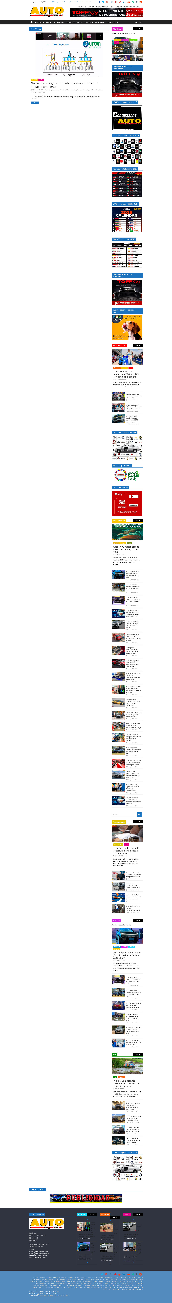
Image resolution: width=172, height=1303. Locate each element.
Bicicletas (127, 1277)
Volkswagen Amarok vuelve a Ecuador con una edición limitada (133, 1129)
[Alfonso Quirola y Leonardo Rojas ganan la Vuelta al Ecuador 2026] (106, 1224)
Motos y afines (66, 1281)
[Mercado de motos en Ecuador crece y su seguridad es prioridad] (118, 905)
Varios (79, 22)
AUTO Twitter (129, 1287)
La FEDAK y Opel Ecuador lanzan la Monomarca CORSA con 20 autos (132, 419)
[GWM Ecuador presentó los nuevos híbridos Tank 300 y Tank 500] (118, 1115)
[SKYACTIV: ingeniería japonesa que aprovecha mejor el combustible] (118, 660)
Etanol (74, 90)
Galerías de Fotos (36, 1279)
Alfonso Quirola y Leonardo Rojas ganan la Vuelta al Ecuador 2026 (73, 2)
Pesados (55, 1277)
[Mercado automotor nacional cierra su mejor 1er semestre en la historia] (118, 797)
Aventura (140, 1277)
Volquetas (115, 1281)
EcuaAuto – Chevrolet (84, 1285)
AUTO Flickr (132, 1289)
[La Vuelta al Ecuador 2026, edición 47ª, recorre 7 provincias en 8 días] (106, 1244)
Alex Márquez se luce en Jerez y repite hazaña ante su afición (133, 396)
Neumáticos (139, 1285)
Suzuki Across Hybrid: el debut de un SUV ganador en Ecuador (133, 1005)
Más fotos (44, 1279)
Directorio (99, 22)
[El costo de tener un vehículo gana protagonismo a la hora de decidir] (118, 634)
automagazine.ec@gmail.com (38, 1252)
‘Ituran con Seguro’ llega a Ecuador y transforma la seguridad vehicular (133, 875)
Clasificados (34, 1281)
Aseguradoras (118, 844)
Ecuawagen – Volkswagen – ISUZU (42, 1285)
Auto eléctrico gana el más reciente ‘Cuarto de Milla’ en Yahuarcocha (133, 407)
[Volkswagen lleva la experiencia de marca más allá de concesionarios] (118, 784)
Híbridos (131, 947)
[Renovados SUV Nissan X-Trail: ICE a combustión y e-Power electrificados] (118, 673)
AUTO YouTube (138, 1287)
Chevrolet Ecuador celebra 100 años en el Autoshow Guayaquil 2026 (133, 600)
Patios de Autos (123, 1279)
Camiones (70, 1277)
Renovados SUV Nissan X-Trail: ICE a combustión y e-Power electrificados (133, 676)
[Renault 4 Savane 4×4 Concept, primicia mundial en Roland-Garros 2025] (118, 1102)
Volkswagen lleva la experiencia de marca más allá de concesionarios (133, 788)
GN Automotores (55, 1281)
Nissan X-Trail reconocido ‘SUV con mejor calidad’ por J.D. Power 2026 (133, 775)
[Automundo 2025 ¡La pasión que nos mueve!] (118, 894)
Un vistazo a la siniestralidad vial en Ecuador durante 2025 (133, 886)
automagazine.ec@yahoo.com (39, 1254)
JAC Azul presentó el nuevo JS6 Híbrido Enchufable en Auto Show (132, 574)
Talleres (63, 1287)
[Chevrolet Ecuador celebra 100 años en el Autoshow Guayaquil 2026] (118, 597)
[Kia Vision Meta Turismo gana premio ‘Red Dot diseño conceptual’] (118, 699)
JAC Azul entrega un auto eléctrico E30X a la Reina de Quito (133, 1042)
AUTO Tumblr (117, 1289)
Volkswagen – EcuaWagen (55, 1283)
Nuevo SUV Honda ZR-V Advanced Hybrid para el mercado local (133, 714)
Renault (101, 1283)
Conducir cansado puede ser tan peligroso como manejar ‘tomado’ (128, 48)
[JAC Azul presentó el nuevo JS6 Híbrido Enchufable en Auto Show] (118, 571)
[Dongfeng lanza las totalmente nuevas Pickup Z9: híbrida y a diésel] (118, 1013)
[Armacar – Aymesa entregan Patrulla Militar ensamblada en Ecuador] (118, 734)
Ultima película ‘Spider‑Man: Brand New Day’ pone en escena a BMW (132, 650)
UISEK (43, 92)
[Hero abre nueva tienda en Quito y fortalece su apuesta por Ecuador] (118, 760)
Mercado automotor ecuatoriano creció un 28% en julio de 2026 (133, 612)
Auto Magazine (50, 90)
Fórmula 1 (83, 1277)
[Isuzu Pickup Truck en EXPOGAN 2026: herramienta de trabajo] (118, 723)
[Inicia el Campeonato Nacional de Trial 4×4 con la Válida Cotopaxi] (127, 1059)
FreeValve (80, 90)
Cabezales (108, 1281)
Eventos (124, 947)
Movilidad (124, 40)
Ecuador (69, 90)
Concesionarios (138, 1283)
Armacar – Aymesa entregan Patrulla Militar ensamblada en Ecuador (133, 738)
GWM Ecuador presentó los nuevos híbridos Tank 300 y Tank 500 (133, 1118)
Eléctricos (117, 947)
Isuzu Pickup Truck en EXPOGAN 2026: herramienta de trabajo (133, 726)
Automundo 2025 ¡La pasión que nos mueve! (133, 896)
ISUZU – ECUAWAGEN (40, 1283)
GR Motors (132, 1279)
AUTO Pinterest (107, 1289)
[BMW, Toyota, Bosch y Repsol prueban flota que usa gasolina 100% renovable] (118, 686)
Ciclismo (116, 1277)
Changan (95, 1283)
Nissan (68, 1283)
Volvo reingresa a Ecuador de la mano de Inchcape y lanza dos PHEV (133, 751)
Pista (130, 368)
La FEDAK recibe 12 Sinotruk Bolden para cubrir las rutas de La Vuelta (132, 624)
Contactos (112, 22)
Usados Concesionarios (97, 1279)
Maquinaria (122, 1281)
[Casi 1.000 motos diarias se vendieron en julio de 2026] (127, 525)
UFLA (39, 92)
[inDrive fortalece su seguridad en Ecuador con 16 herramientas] (129, 1223)
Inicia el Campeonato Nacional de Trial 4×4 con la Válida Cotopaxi (126, 1083)
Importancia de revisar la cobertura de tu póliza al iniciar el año (126, 851)
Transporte (133, 40)
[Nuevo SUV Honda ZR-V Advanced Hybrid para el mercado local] (118, 712)
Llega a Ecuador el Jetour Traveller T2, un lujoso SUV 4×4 (133, 1140)
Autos (141, 1281)
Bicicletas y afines (76, 1281)
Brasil (57, 90)
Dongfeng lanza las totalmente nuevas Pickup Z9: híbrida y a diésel (132, 1017)
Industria (38, 22)
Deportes (49, 22)
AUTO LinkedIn (109, 1287)
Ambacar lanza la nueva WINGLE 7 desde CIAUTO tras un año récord (133, 1030)
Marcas (136, 1281)
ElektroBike (125, 1283)
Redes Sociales (78, 1287)
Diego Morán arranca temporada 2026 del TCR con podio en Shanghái (126, 374)
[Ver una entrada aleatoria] (140, 22)
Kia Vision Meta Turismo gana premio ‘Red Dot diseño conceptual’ (133, 702)
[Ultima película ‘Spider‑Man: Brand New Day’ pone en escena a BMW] (118, 647)
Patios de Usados (130, 1285)
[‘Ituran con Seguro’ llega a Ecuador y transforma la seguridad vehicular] (118, 872)
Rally (89, 1277)
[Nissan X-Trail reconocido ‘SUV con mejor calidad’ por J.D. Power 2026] (118, 771)
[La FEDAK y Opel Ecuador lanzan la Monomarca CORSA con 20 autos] (118, 415)
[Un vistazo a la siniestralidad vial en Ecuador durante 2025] (118, 883)
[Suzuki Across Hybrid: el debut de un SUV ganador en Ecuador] (118, 1002)
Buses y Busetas (87, 1281)
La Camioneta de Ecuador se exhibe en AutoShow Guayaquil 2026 (133, 587)
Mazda (74, 1283)
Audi (78, 1283)
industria (85, 90)
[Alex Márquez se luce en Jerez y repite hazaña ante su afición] (118, 393)
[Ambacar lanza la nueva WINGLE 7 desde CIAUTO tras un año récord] (118, 1026)
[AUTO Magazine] (31, 22)
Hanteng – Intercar (86, 1283)
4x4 (115, 1077)
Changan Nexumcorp (71, 1285)
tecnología (92, 90)
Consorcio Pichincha (117, 1285)
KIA (64, 1283)
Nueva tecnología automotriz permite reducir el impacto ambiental (64, 85)
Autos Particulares (44, 1281)
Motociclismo (108, 1277)
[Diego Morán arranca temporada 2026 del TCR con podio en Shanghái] (127, 350)
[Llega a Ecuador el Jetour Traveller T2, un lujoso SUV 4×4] (118, 1137)
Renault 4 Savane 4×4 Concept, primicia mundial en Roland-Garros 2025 (133, 1106)
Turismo (69, 22)
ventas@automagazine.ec (37, 1257)
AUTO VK (124, 1289)
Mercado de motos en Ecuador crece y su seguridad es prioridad (133, 908)
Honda (111, 1283)
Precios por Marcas (77, 1279)
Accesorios (47, 1287)
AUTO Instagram (119, 1287)
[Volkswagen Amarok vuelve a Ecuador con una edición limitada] (118, 1126)
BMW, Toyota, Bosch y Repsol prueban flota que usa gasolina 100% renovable (133, 689)
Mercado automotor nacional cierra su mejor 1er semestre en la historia (133, 801)
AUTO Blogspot (88, 1287)
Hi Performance (37, 1287)
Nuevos (88, 22)
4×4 (97, 1277)
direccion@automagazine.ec (38, 1255)
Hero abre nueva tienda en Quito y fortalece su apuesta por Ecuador (133, 762)
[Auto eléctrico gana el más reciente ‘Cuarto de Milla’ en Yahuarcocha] (118, 404)
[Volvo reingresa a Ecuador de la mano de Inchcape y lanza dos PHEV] (118, 747)
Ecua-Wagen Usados (111, 1279)
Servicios (107, 1285)
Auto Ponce (139, 1279)
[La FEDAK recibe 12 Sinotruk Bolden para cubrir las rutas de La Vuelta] (118, 621)
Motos (60, 22)
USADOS (87, 1279)
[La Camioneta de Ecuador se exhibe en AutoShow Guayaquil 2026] (118, 584)
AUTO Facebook (98, 1287)
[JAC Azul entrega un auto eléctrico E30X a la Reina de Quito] (118, 1040)
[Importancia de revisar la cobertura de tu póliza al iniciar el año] (127, 826)
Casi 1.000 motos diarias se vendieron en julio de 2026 (126, 549)
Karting (101, 1277)
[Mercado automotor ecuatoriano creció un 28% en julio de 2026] (118, 610)
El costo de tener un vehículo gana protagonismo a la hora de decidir (133, 637)
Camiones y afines (98, 1281)
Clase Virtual (63, 90)
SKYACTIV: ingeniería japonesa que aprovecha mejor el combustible (132, 663)
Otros (130, 1283)
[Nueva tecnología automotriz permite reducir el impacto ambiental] (69, 34)
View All (138, 29)
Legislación (139, 1289)
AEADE (116, 543)
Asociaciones (95, 1285)
